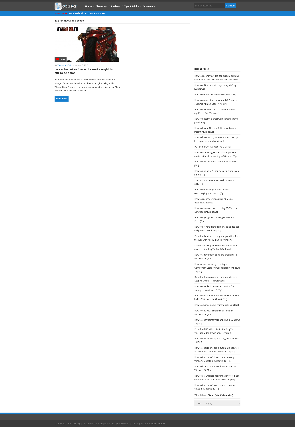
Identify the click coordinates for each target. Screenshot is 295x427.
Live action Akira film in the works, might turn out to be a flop (85, 71)
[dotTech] (66, 8)
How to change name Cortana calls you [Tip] (216, 304)
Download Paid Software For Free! (86, 13)
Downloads (149, 6)
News (62, 59)
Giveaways (101, 6)
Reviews (115, 6)
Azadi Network (157, 423)
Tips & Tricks (131, 6)
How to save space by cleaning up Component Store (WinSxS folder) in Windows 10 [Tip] (217, 268)
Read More (61, 98)
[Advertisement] (217, 42)
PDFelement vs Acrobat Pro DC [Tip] (212, 146)
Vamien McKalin (64, 65)
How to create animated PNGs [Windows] (215, 94)
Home (88, 6)
